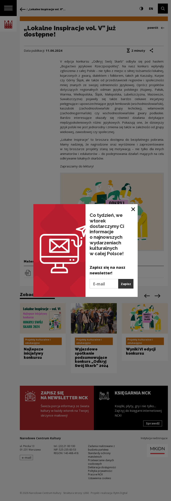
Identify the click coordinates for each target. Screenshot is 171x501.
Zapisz (126, 284)
